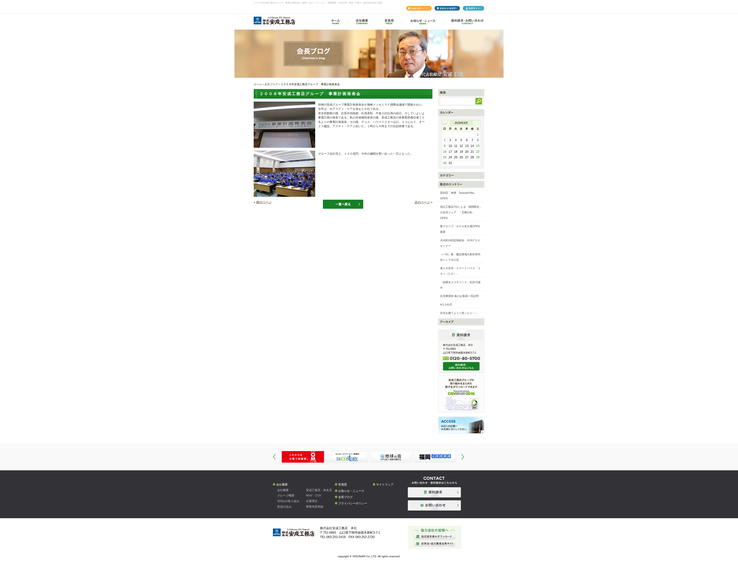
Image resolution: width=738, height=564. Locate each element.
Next (462, 457)
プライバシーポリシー (352, 503)
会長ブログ (271, 84)
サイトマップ (384, 484)
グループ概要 (285, 495)
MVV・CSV (313, 495)
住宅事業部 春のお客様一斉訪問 (459, 296)
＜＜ (445, 123)
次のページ (422, 202)
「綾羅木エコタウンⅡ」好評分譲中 (460, 285)
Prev (274, 457)
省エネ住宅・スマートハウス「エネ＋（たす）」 (460, 271)
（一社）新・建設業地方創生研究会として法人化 (460, 257)
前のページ (264, 202)
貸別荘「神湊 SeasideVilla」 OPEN (459, 195)
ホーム (258, 84)
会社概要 (282, 484)
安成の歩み (284, 506)
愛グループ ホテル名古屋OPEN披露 (460, 229)
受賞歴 (342, 484)
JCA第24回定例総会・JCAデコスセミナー (460, 243)
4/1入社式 (446, 304)
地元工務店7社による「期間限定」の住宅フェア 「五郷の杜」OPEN (461, 212)
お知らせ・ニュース (351, 490)
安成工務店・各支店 (319, 490)
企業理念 (311, 501)
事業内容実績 (314, 506)
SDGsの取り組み (288, 501)
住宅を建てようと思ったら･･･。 (459, 313)
